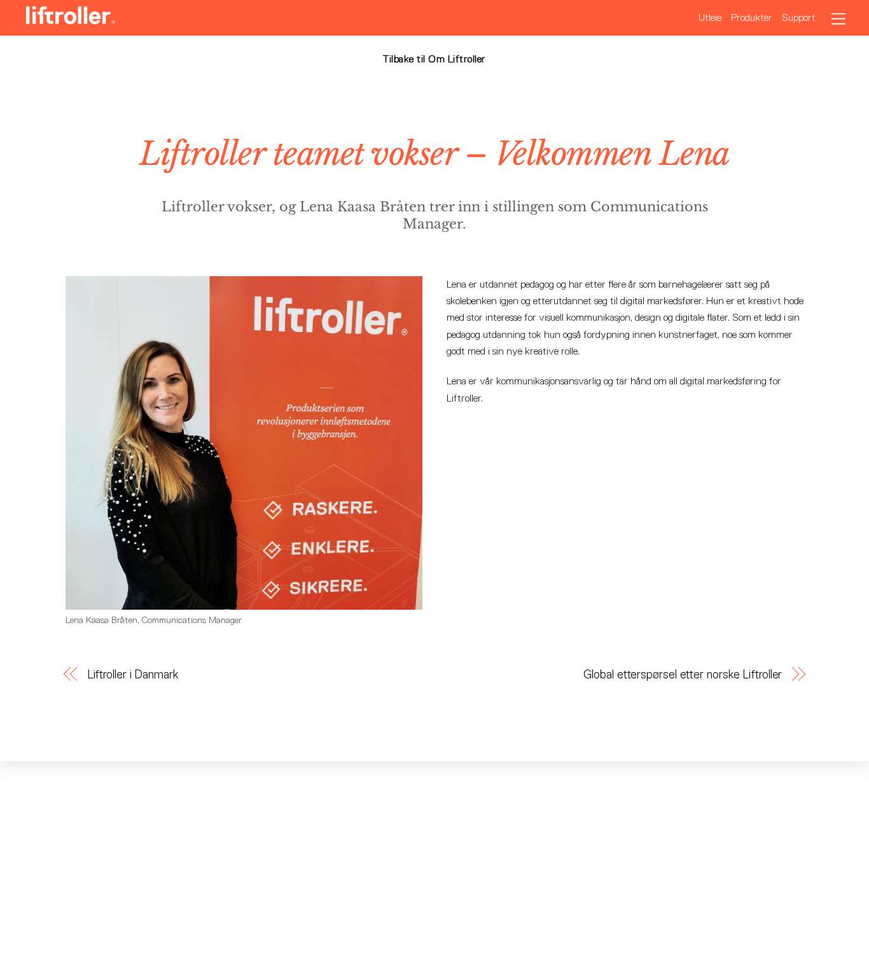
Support (799, 17)
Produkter (751, 17)
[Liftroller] (70, 18)
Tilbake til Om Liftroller (434, 58)
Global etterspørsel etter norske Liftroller (682, 674)
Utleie (710, 17)
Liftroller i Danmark (132, 674)
